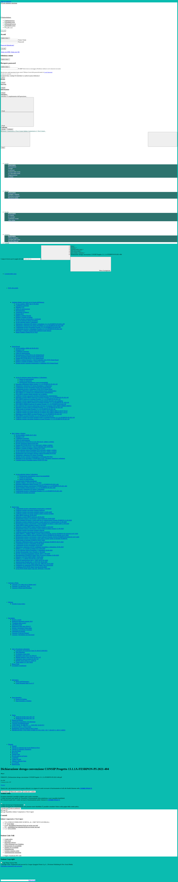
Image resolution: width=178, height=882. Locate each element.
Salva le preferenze (15, 808)
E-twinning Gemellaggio (19, 665)
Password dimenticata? (7, 45)
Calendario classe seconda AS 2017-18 (27, 659)
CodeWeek (15, 757)
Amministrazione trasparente (12, 852)
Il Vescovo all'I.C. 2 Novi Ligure (21, 727)
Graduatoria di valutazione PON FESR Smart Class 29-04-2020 (34, 565)
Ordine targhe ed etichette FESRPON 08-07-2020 (30, 540)
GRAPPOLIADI (17, 625)
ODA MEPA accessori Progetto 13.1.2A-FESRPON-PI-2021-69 (35, 416)
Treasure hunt (16, 754)
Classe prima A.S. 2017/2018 (24, 662)
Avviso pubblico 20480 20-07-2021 (26, 435)
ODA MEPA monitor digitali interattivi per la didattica (31, 394)
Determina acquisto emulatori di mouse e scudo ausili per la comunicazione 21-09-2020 (41, 522)
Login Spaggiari (48, 72)
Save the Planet (16, 751)
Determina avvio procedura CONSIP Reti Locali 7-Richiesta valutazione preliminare (40, 458)
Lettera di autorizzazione (23, 309)
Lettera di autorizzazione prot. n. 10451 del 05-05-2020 (32, 560)
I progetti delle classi (76, 249)
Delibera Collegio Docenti (23, 315)
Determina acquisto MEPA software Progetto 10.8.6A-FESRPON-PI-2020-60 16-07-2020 (42, 535)
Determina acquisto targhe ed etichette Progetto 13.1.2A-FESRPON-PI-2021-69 (39, 407)
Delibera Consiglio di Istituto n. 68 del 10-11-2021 (30, 448)
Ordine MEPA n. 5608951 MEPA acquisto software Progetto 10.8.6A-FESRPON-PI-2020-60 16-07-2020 (47, 533)
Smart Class (15, 507)
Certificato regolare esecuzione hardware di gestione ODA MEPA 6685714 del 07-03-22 (41, 411)
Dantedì (14, 746)
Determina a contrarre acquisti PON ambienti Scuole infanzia (33, 330)
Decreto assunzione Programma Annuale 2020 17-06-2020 (33, 553)
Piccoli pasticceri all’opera (19, 756)
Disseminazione (20, 310)
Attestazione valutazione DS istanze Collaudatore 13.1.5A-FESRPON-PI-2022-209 (40, 324)
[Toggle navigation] (15, 139)
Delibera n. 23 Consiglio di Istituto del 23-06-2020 (30, 548)
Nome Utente (22, 40)
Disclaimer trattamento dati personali (11, 866)
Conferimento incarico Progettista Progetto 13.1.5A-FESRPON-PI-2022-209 (38, 327)
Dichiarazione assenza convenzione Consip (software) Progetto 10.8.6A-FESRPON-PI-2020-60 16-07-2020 (47, 537)
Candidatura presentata (22, 305)
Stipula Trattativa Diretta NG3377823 (27, 332)
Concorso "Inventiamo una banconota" (23, 635)
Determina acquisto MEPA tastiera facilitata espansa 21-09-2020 (34, 527)
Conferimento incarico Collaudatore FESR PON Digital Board (34, 389)
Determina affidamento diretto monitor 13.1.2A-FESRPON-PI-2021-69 (36, 384)
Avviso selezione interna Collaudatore (27, 322)
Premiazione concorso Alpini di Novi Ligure (25, 728)
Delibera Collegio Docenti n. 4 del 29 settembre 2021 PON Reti (34, 447)
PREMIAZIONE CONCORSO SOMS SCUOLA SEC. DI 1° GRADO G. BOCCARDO (38, 730)
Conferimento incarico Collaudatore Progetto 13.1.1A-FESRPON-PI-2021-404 (39, 491)
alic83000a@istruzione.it (23, 825)
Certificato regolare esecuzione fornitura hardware (30, 510)
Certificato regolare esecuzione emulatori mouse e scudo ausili (34, 512)
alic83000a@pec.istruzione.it (24, 827)
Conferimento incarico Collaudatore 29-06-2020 (30, 543)
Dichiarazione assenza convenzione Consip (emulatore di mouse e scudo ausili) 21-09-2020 (42, 523)
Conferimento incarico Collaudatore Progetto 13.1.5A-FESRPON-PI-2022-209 (39, 329)
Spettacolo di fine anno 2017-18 (25, 717)
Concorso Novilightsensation (20, 723)
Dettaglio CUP (20, 307)
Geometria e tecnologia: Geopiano (22, 630)
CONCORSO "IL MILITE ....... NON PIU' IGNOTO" (28, 725)
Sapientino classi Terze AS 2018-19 (26, 655)
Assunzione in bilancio (22, 312)
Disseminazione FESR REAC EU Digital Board (30, 355)
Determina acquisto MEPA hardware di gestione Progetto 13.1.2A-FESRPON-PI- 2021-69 (42, 402)
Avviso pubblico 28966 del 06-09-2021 (27, 348)
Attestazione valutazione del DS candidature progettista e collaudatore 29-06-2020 (40, 547)
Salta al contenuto (6, 1)
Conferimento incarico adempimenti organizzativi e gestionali (33, 508)
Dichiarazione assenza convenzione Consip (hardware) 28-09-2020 (35, 518)
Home (72, 246)
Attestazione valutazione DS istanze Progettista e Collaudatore (34, 386)
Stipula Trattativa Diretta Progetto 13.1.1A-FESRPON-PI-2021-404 (35, 487)
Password (21, 42)
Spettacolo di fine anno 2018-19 (21, 626)
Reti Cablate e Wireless (77, 253)
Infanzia (10, 602)
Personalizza (4, 791)
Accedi (3, 30)
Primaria (10, 744)
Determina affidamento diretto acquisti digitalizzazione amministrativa (36, 391)
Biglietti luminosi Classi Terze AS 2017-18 (28, 657)
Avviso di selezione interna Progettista (27, 320)
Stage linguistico (17, 697)
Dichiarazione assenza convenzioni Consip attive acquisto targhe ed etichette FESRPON (42, 538)
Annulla (3, 129)
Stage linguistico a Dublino (23, 701)
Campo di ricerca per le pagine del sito (12, 259)
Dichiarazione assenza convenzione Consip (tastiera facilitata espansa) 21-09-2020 (40, 528)
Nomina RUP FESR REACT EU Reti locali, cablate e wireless (34, 445)
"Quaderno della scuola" (19, 623)
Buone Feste (15, 664)
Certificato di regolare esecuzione (25, 492)
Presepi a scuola (16, 620)
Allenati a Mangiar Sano (19, 761)
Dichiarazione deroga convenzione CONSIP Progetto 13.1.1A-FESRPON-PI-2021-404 (41, 486)
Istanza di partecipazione (26, 379)
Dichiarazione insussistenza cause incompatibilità (33, 382)
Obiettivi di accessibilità (11, 847)
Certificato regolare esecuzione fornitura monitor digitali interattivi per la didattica (39, 401)
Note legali (7, 841)
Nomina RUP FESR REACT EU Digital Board (30, 358)
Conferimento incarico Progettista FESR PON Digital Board (33, 387)
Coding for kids (16, 759)
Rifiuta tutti (15, 791)
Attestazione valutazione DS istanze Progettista (29, 455)
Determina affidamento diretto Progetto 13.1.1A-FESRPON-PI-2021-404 (37, 484)
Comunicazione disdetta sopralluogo (26, 481)
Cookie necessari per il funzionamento (12, 805)
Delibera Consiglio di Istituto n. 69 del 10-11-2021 (30, 361)
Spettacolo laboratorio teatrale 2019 (22, 621)
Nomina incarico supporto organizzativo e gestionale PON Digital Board (37, 363)
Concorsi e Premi (13, 583)
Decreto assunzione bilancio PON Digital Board (30, 356)
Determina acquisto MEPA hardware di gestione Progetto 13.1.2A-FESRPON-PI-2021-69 (42, 397)
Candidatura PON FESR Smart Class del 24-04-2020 (31, 567)
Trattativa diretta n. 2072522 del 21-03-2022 (28, 482)
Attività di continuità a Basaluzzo (21, 749)
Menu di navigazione (104, 270)
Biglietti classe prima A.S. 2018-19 (26, 660)
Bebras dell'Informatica (22, 681)
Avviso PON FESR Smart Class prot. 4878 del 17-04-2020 (33, 568)
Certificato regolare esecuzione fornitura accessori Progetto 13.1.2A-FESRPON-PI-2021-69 (42, 419)
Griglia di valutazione (25, 381)
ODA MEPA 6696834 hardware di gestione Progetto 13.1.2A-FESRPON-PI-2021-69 (41, 404)
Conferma (10, 129)
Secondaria (11, 618)
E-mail (20, 68)
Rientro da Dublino (21, 699)
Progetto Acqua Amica (18, 604)
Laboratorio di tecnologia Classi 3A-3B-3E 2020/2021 (31, 650)
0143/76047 (10, 824)
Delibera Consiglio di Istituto (24, 317)
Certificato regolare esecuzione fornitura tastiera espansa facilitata (35, 513)
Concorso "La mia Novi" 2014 (21, 586)
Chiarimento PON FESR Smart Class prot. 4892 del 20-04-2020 (34, 563)
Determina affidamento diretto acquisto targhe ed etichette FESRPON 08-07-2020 (40, 542)
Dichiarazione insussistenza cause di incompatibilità (34, 476)
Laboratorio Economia (18, 631)
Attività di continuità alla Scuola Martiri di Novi (26, 747)
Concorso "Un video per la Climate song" (24, 584)
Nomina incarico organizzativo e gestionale (28, 319)
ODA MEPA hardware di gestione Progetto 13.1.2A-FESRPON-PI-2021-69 (38, 399)
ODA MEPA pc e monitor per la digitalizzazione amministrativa (34, 392)
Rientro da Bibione (17, 720)
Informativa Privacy (10, 842)
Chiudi (3, 82)
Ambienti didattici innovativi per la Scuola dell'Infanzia (28, 302)
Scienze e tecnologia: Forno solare (22, 628)
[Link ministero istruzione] (9, 3)
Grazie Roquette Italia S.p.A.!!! (25, 683)
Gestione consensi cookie (11, 851)
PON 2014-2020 (75, 251)
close (2, 147)
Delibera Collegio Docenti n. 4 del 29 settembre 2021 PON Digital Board (37, 360)
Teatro (14, 715)
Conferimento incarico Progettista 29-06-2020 (29, 545)
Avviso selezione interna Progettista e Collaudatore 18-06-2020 (34, 550)
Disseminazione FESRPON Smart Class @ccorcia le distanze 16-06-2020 (37, 555)
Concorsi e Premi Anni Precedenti (22, 588)
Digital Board (16, 346)
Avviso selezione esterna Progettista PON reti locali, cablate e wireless (36, 452)
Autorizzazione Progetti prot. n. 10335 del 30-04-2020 (31, 562)
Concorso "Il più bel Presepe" (20, 633)
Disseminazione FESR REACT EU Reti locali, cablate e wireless (35, 442)
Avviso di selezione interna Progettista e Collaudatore (31, 377)
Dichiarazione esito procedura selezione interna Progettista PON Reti (36, 453)
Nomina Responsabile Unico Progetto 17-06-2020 (30, 552)
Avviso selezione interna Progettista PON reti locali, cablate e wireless (36, 450)
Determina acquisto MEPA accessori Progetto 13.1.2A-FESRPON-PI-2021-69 (39, 414)
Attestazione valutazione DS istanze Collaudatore (30, 489)
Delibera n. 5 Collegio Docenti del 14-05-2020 (29, 558)
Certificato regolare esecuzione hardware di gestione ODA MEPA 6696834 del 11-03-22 (41, 412)
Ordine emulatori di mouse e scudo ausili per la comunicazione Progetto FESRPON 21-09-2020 (44, 520)
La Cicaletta (15, 762)
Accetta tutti (29, 791)
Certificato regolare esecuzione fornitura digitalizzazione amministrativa (36, 396)
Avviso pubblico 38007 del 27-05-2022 (27, 304)
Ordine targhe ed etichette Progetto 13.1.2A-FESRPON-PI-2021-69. (36, 409)
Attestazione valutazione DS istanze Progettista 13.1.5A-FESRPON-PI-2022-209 (39, 325)
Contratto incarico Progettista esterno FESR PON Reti (31, 460)
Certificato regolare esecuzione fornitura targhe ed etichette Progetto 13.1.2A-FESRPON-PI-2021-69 (45, 417)
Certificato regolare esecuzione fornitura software (30, 530)
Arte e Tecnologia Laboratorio (21, 649)
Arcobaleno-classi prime (23, 654)
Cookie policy (8, 839)
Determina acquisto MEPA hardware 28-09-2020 (30, 517)
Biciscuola (15, 752)
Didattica (73, 248)
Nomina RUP (20, 314)
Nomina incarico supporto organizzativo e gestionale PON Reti (34, 457)
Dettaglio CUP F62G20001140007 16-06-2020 (29, 557)
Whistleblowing (9, 849)
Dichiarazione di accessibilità (12, 846)
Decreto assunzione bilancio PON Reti (27, 443)
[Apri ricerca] (162, 139)
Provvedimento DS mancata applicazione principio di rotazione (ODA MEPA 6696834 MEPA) (43, 406)
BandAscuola (16, 764)
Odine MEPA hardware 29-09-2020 (26, 515)
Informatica (15, 680)
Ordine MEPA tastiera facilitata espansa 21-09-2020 (31, 525)
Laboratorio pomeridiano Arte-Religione (23, 722)
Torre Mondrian (20, 652)
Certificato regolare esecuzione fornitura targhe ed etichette (33, 532)
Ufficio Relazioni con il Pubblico (14, 844)
